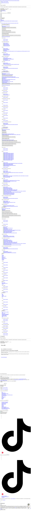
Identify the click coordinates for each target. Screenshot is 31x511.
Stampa (3, 406)
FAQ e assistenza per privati (5, 407)
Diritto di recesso (4, 403)
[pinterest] (2, 453)
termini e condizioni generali (3, 380)
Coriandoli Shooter (4, 395)
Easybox (3, 397)
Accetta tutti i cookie (3, 509)
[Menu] (1, 11)
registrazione (2, 20)
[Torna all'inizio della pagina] (1, 504)
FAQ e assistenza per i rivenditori (6, 408)
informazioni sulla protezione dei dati (18, 379)
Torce (2, 396)
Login (1, 19)
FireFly (3, 398)
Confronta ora (3, 503)
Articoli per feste (4, 394)
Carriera (3, 405)
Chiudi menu (3, 336)
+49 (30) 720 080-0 (5, 387)
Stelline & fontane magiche (5, 393)
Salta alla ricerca (9, 0)
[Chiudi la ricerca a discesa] (10, 13)
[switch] (28, 508)
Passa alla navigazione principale (15, 0)
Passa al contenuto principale (3, 0)
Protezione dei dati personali (5, 496)
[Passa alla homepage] (3, 10)
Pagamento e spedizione (5, 402)
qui (15, 507)
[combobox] (3, 13)
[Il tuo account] (1, 16)
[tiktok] (16, 451)
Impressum (3, 497)
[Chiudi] (0, 510)
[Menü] (29, 503)
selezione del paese (2, 9)
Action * (1, 376)
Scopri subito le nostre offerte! (5, 3)
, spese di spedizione (12, 498)
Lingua (1, 8)
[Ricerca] (8, 13)
